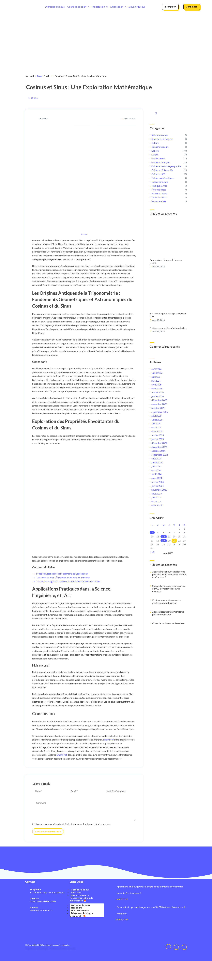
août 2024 (156, 458)
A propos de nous (55, 6)
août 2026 (156, 369)
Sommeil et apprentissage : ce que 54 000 (168, 315)
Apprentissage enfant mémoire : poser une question (168, 613)
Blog (39, 76)
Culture (155, 142)
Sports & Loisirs (159, 197)
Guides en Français (160, 162)
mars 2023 (156, 505)
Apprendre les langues (162, 139)
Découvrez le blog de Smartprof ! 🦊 (81, 899)
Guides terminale (159, 181)
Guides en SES (158, 174)
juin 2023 (156, 497)
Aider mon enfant (159, 135)
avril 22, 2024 (130, 118)
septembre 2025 (159, 411)
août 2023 (156, 493)
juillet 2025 (157, 419)
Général (155, 150)
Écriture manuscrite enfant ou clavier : (168, 328)
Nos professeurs (80, 895)
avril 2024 (156, 474)
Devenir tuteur (136, 6)
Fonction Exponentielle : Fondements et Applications (62, 573)
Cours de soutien (76, 6)
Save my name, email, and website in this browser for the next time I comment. (73, 824)
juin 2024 (156, 466)
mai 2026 (156, 380)
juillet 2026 (157, 372)
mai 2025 (156, 427)
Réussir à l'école (159, 193)
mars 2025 (156, 431)
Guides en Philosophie (162, 170)
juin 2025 (156, 423)
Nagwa (84, 234)
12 (163, 536)
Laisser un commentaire (48, 831)
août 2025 (156, 415)
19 (163, 540)
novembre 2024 (159, 446)
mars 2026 (156, 388)
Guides (47, 76)
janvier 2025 (157, 439)
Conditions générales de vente (62, 948)
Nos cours (76, 892)
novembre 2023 (159, 489)
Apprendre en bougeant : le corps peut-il (166, 261)
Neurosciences (158, 189)
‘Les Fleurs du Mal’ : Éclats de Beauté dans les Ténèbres (63, 577)
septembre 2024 (159, 454)
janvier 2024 (157, 485)
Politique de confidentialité (37, 948)
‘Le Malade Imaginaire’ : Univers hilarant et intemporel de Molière (68, 581)
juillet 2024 (157, 462)
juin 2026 (156, 376)
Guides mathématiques (162, 178)
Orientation (116, 6)
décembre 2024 (159, 443)
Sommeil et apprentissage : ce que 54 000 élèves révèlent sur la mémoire (168, 588)
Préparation (98, 6)
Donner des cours (160, 146)
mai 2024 (156, 470)
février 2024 (157, 481)
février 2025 (157, 435)
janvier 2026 (157, 396)
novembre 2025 (159, 404)
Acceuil (30, 76)
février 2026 (157, 392)
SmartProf (108, 739)
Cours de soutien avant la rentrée (168, 623)
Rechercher (155, 112)
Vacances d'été (158, 201)
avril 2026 (156, 384)
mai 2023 (156, 501)
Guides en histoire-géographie (166, 166)
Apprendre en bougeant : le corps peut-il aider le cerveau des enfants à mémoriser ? (169, 574)
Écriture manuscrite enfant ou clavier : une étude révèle (166, 601)
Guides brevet (158, 158)
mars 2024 (156, 478)
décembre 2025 (159, 400)
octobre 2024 (158, 450)
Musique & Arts (159, 185)
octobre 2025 (158, 408)
